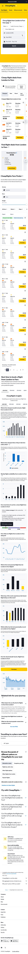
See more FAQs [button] (14, 726)
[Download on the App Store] (14, 940)
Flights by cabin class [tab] (7, 767)
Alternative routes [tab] (6, 763)
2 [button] (10, 370)
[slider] (26, 205)
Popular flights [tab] (6, 777)
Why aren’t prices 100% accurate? (11, 884)
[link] (11, 168)
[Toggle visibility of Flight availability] (14, 468)
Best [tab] (11, 93)
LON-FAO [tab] (5, 390)
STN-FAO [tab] (12, 390)
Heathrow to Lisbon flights (8, 785)
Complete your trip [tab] (18, 763)
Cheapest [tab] (4, 93)
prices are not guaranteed (11, 873)
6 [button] (20, 370)
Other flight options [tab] (7, 770)
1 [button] (7, 370)
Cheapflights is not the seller (9, 878)
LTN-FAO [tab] (19, 390)
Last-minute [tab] (22, 94)
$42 (7, 23)
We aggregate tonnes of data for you (11, 881)
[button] (26, 1)
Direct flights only (9, 29)
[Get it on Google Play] (5, 940)
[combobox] (15, 190)
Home (6, 889)
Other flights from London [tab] (8, 774)
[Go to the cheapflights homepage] (11, 6)
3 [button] (13, 370)
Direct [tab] (16, 93)
